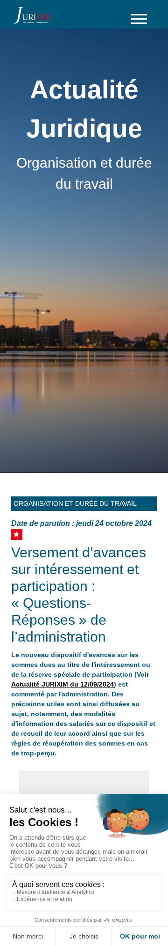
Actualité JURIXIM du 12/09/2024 (62, 684)
